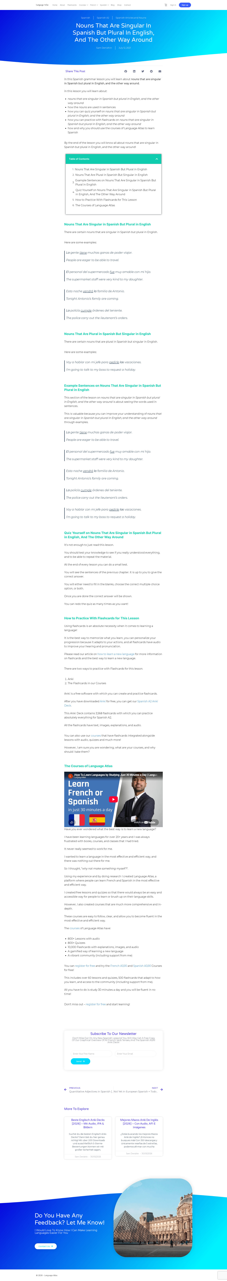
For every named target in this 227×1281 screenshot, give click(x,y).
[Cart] (166, 5)
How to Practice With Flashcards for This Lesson (106, 199)
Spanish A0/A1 (142, 965)
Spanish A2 (103, 18)
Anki (103, 701)
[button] (126, 71)
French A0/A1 (118, 965)
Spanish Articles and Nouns (131, 18)
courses (96, 735)
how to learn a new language (116, 654)
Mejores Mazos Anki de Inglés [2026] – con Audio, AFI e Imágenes (139, 1123)
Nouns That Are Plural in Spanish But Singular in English (111, 174)
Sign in (173, 5)
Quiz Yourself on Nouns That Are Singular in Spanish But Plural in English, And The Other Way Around (116, 192)
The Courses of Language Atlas (95, 205)
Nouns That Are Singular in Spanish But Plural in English (111, 169)
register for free (85, 965)
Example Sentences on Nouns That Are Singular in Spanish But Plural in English (115, 182)
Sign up (185, 5)
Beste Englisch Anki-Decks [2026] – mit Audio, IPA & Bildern (88, 1123)
